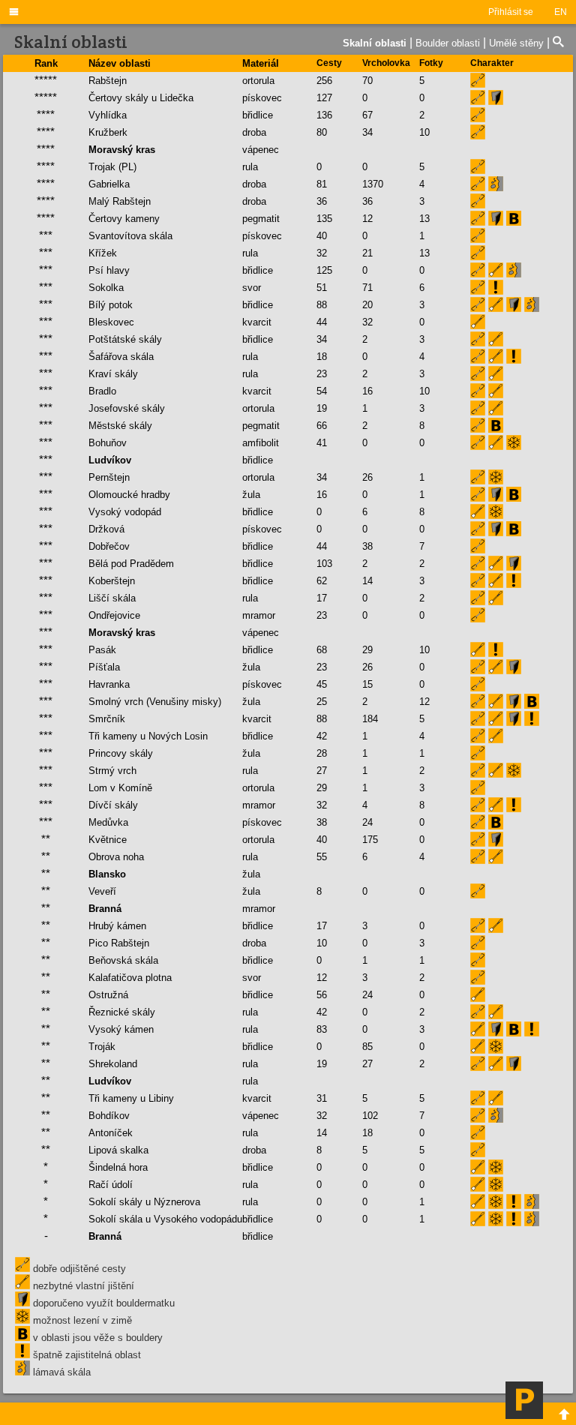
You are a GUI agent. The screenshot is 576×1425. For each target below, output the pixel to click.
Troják (102, 1046)
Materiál (260, 63)
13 (424, 218)
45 (321, 684)
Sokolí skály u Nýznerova (144, 1202)
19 (321, 408)
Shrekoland (112, 1064)
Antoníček (110, 1132)
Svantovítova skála (130, 236)
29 (367, 650)
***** (45, 80)
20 (367, 304)
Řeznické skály (121, 1012)
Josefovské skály (126, 408)
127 (324, 98)
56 (321, 994)
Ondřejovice (114, 615)
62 (321, 580)
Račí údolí (110, 1184)
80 (321, 132)
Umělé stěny (516, 43)
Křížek (102, 253)
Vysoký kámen (121, 1029)
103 (324, 563)
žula (251, 494)
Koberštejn (111, 580)
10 (424, 132)
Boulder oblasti (448, 43)
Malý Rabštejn (119, 201)
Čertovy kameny (124, 218)
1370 (372, 184)
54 (321, 391)
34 (367, 132)
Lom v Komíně (120, 788)
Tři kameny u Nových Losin (148, 736)
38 (367, 546)
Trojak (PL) (112, 166)
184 (370, 718)
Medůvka (108, 822)
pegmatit (261, 218)
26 (367, 477)
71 (367, 287)
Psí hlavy (109, 270)
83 (321, 1029)
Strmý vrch (112, 770)
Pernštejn (109, 477)
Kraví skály (113, 374)
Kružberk (108, 132)
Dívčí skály (113, 805)
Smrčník (106, 718)
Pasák (102, 650)
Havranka (109, 684)
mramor (258, 615)
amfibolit (260, 442)
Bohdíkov (109, 1115)
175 (370, 839)
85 (367, 1046)
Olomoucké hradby (129, 494)
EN (560, 12)
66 (321, 425)
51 (321, 287)
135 (324, 218)
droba (254, 132)
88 (321, 304)
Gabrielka (109, 184)
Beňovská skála (123, 960)
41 (321, 442)
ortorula (258, 80)
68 (321, 650)
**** (46, 115)
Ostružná (108, 994)
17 (321, 598)
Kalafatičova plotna (130, 977)
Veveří (102, 891)
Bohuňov (107, 442)
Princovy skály (120, 753)
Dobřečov (109, 546)
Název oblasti (119, 63)
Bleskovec (111, 322)
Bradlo (102, 391)
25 (321, 701)
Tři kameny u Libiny (131, 1098)
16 (367, 391)
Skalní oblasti (374, 43)
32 (321, 253)
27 (321, 770)
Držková (106, 529)
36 (321, 201)
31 (321, 1098)
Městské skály (120, 425)
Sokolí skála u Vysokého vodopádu (165, 1219)
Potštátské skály (125, 339)
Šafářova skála (121, 356)
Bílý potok (110, 304)
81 (321, 184)
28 (321, 753)
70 (367, 80)
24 (367, 822)
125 (324, 270)
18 (321, 356)
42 (321, 736)
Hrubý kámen (117, 926)
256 (324, 80)
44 (321, 322)
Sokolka (106, 287)
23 (321, 374)
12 (367, 218)
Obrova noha (116, 856)
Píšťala (104, 667)
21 (367, 253)
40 (321, 236)
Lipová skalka (118, 1150)
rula (250, 166)
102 (370, 1115)
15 (367, 684)
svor (251, 287)
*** (45, 236)
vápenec (260, 1115)
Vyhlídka (107, 115)
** (45, 839)
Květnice (107, 839)
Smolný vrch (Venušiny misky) (154, 701)
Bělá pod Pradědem (131, 563)
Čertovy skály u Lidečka (141, 98)
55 (321, 856)
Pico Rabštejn (118, 943)
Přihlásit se (510, 12)
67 (367, 115)
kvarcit (257, 322)
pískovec (262, 98)
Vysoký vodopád (124, 512)
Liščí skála (112, 598)
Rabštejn (107, 80)
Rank (46, 63)
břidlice (257, 115)
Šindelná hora (118, 1167)
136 (324, 115)
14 (367, 580)
